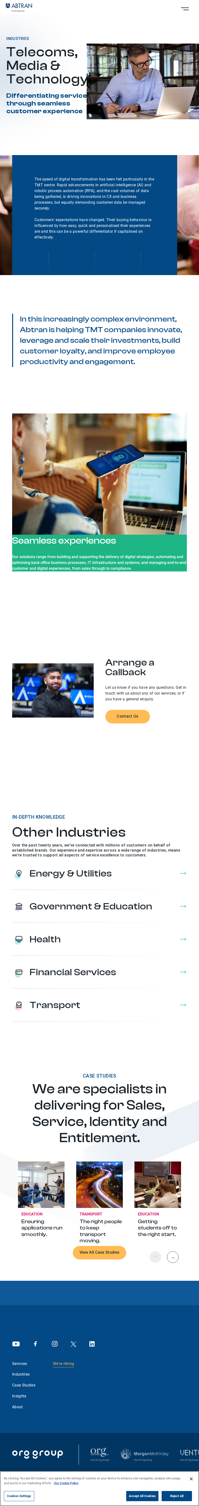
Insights (19, 1396)
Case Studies (23, 1385)
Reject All (176, 1496)
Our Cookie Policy (66, 1483)
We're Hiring (63, 1363)
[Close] (191, 1479)
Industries (21, 1374)
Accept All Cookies (142, 1496)
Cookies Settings (19, 1496)
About (17, 1407)
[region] (99, 1488)
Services (19, 1363)
